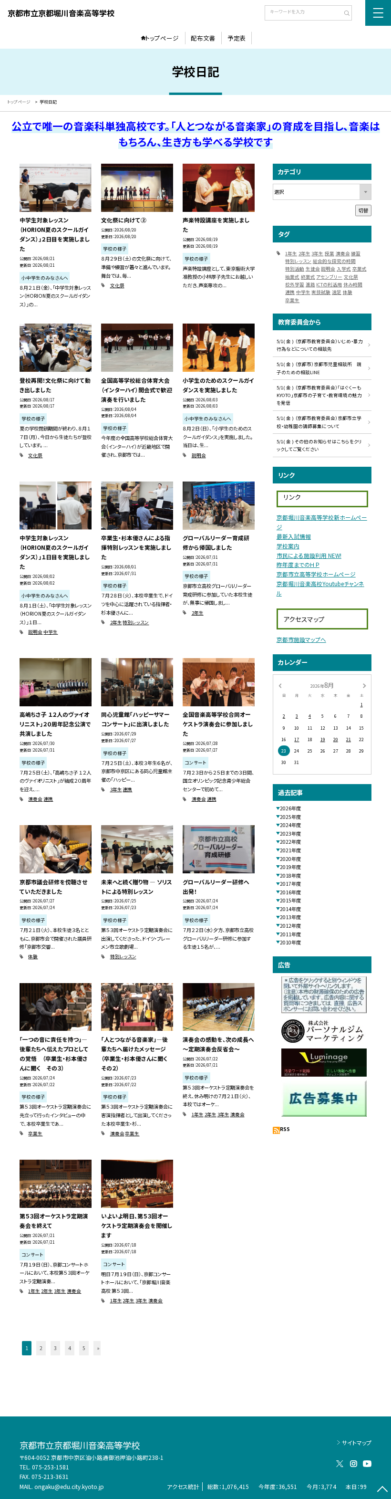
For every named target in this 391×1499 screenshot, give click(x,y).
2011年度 (290, 934)
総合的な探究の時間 (334, 261)
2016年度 (290, 892)
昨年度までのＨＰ (298, 564)
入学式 (344, 268)
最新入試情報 (294, 536)
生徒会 (313, 268)
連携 (48, 799)
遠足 (336, 292)
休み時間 (352, 284)
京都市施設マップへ (301, 639)
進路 (310, 284)
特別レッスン (136, 622)
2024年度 (290, 824)
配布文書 (203, 37)
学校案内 (288, 546)
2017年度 (290, 883)
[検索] (343, 13)
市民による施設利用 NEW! (309, 555)
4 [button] (69, 1348)
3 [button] (55, 1348)
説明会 (199, 455)
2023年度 (290, 833)
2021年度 (290, 850)
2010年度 (290, 942)
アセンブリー (329, 276)
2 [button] (41, 1348)
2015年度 (290, 900)
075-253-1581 (50, 1467)
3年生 (116, 789)
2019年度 (290, 866)
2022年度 (290, 841)
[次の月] (364, 685)
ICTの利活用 (329, 284)
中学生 (50, 632)
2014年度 (290, 908)
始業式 (292, 276)
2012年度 (290, 925)
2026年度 (290, 808)
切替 (363, 210)
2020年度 (290, 858)
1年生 (198, 1114)
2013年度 (290, 917)
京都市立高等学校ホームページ (316, 574)
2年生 (116, 622)
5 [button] (83, 1348)
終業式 (308, 276)
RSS (285, 1128)
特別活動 (294, 268)
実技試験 (320, 292)
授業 (329, 253)
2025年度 (290, 816)
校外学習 (294, 284)
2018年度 (290, 875)
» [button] (98, 1348)
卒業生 (35, 1133)
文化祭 (117, 285)
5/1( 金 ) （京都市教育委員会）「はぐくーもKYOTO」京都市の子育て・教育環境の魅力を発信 (319, 395)
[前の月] (279, 685)
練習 (355, 253)
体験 (33, 956)
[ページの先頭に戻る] (382, 1490)
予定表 (236, 37)
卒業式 (359, 268)
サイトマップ (356, 1442)
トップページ (162, 37)
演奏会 (35, 799)
